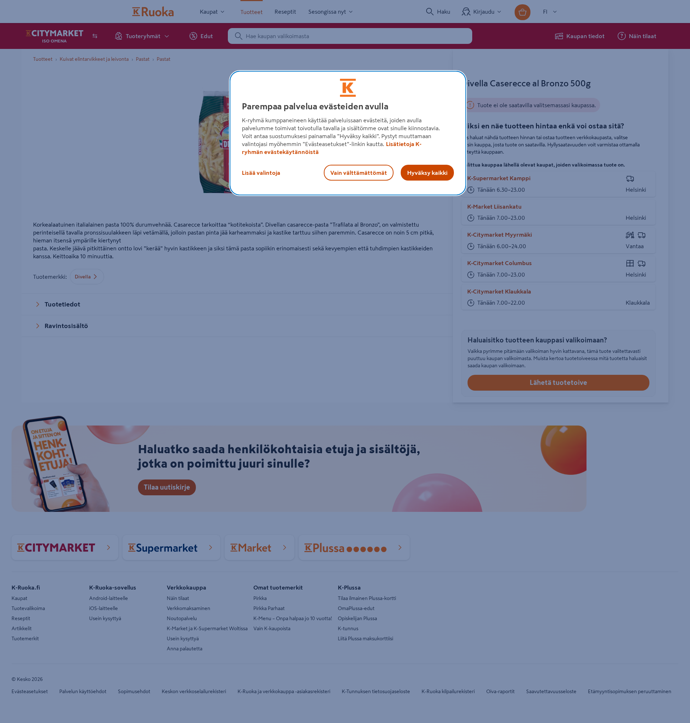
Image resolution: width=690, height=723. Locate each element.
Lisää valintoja (261, 173)
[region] (348, 133)
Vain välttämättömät (358, 173)
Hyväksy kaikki (427, 173)
